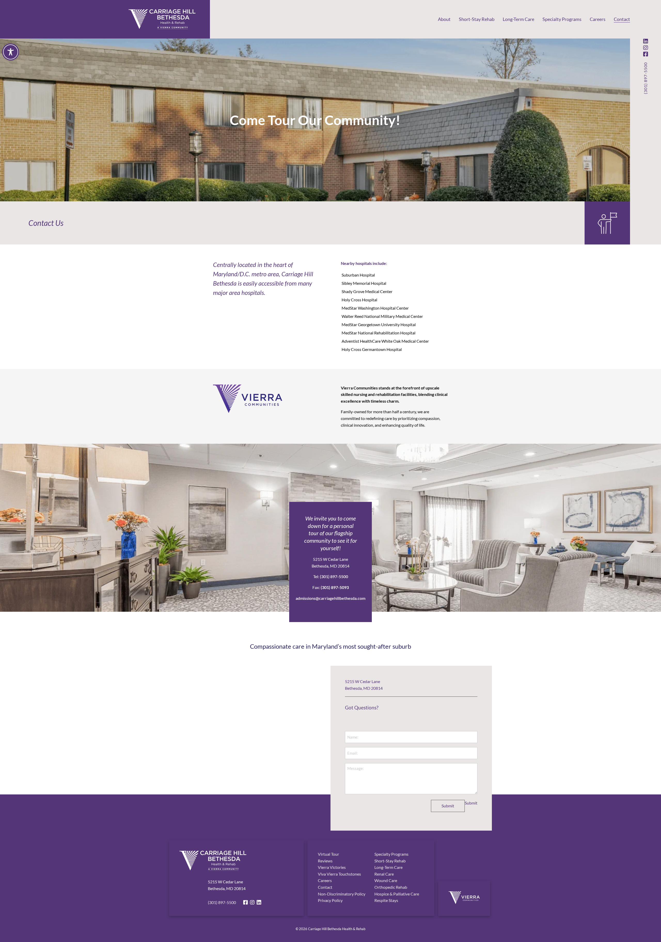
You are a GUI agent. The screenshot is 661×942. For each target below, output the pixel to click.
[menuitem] (444, 19)
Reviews (325, 860)
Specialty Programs (561, 19)
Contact (622, 19)
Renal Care (384, 873)
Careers (597, 19)
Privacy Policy (330, 900)
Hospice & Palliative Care (396, 893)
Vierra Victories (332, 867)
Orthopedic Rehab (390, 887)
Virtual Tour (328, 854)
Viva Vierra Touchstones (339, 873)
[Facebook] (645, 54)
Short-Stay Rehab (476, 19)
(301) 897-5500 (645, 78)
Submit (448, 805)
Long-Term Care (518, 19)
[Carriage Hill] (162, 19)
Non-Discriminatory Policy (341, 893)
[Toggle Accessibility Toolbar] (11, 52)
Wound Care (385, 880)
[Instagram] (645, 47)
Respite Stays (386, 900)
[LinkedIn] (645, 41)
